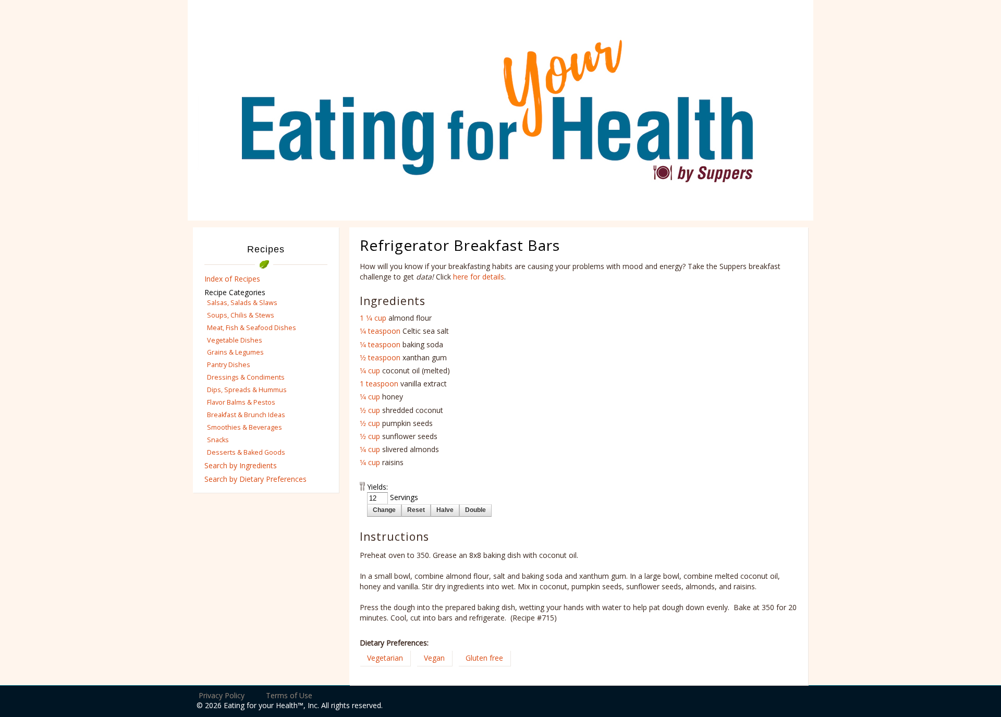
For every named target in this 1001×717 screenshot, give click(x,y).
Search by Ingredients (240, 465)
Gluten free (484, 658)
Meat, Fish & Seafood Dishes (251, 327)
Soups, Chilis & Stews (240, 315)
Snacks (218, 439)
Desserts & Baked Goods (246, 452)
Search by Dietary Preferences (255, 479)
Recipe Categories (234, 292)
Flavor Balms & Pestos (241, 402)
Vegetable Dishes (234, 340)
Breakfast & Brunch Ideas (246, 414)
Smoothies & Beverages (244, 427)
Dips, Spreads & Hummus (247, 389)
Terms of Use (289, 695)
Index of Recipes (232, 279)
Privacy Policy (222, 695)
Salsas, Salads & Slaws (242, 302)
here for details (478, 277)
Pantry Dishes (228, 364)
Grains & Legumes (235, 352)
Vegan (434, 658)
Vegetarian (385, 658)
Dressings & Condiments (246, 377)
